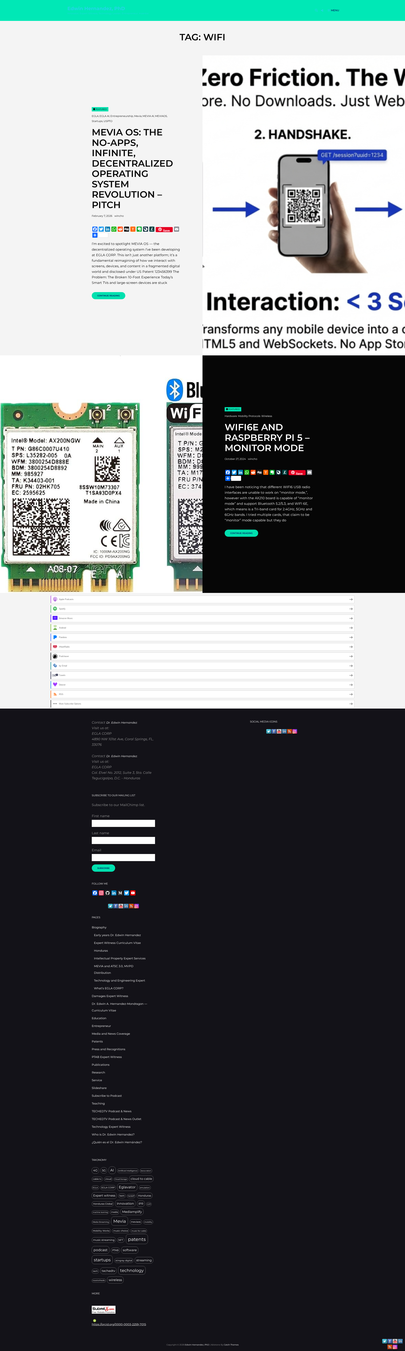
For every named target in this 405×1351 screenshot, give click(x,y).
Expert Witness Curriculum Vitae (117, 943)
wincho (119, 215)
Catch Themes (231, 1344)
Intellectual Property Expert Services (120, 958)
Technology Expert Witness (111, 1127)
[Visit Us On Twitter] (110, 906)
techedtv (108, 1271)
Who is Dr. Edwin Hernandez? (113, 1134)
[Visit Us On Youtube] (120, 906)
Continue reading (111, 296)
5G (104, 1170)
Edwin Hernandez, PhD (96, 8)
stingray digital (123, 1260)
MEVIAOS (161, 116)
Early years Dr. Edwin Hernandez (117, 935)
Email (96, 850)
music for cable (138, 1231)
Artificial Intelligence (127, 1171)
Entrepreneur (101, 1026)
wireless (115, 1280)
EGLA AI (104, 116)
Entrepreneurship (121, 116)
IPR (140, 1203)
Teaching (98, 1103)
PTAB (115, 1250)
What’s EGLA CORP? (108, 988)
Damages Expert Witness (110, 996)
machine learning (100, 1212)
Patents (97, 1041)
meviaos (136, 1221)
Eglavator (127, 1187)
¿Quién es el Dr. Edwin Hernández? (117, 1142)
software (130, 1250)
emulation (145, 1187)
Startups (97, 121)
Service (97, 1080)
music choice (120, 1230)
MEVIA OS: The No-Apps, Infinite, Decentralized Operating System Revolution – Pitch (132, 168)
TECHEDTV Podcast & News (111, 1111)
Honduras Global (103, 1203)
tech (95, 1271)
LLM (149, 1204)
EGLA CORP (108, 1187)
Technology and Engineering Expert (119, 980)
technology (132, 1270)
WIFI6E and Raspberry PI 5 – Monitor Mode (267, 437)
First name (101, 816)
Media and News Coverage (111, 1033)
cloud (108, 1179)
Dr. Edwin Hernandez (121, 722)
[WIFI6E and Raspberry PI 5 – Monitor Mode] (101, 474)
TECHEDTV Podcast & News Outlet (116, 1119)
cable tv (97, 1179)
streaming (144, 1260)
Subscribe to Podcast (107, 1096)
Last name (100, 833)
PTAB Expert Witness (107, 1057)
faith (122, 1196)
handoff (131, 1196)
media (114, 1212)
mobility (148, 1222)
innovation (125, 1203)
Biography (99, 927)
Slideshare (99, 1088)
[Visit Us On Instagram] (136, 906)
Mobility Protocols (249, 416)
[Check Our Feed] (131, 906)
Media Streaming (101, 1222)
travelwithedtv (99, 1280)
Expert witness (104, 1195)
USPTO (108, 121)
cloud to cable (141, 1179)
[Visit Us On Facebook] (115, 906)
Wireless (266, 416)
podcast (100, 1250)
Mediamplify (132, 1212)
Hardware (231, 416)
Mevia (138, 116)
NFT (120, 1240)
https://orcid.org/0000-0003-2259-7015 (119, 1324)
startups (102, 1259)
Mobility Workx (101, 1230)
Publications (100, 1064)
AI (112, 1170)
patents (137, 1239)
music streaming (104, 1240)
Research (98, 1072)
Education (99, 1018)
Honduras (101, 950)
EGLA (95, 116)
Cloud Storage (121, 1179)
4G (95, 1170)
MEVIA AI (148, 116)
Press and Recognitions (108, 1049)
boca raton (146, 1171)
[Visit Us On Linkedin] (126, 906)
